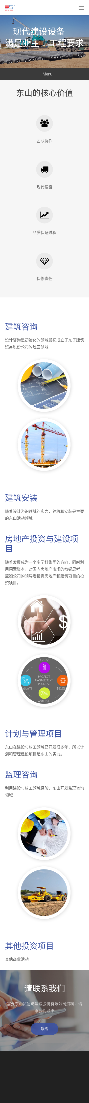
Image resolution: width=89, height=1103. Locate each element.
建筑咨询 (21, 327)
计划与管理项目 (33, 734)
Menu (47, 74)
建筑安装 (21, 498)
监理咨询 (21, 774)
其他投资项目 (29, 946)
